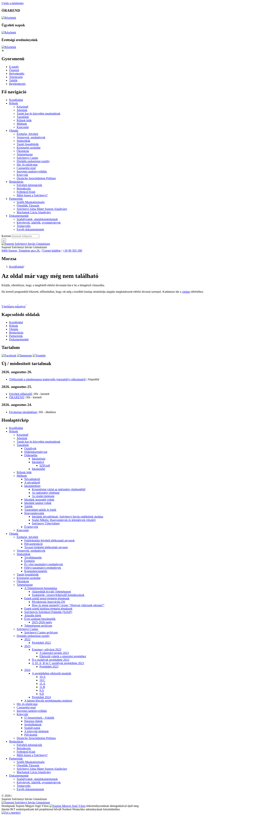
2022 (27, 639)
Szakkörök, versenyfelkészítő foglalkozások (58, 595)
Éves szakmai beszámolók (40, 618)
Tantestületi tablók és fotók (40, 509)
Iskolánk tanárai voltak (37, 503)
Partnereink (16, 198)
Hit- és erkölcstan (27, 164)
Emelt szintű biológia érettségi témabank (48, 608)
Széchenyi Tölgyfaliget (46, 523)
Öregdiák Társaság (28, 205)
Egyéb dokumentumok (30, 229)
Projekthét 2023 (48, 666)
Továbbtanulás (33, 557)
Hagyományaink (34, 513)
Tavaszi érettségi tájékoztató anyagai (46, 547)
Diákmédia (30, 455)
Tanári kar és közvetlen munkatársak (38, 113)
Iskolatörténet (32, 486)
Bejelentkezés (17, 83)
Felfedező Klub (26, 191)
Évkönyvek (31, 526)
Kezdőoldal (16, 99)
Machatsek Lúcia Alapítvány (34, 212)
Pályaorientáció (33, 543)
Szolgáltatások (33, 724)
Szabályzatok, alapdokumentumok (37, 219)
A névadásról (32, 482)
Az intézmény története (46, 492)
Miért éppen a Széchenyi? (32, 195)
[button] (129, 304)
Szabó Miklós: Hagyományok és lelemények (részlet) (64, 520)
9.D (41, 693)
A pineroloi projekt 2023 (54, 653)
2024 (27, 670)
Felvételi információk (29, 185)
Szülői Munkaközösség (31, 202)
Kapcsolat (23, 127)
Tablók (13, 80)
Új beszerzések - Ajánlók (39, 717)
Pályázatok (30, 734)
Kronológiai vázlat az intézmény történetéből (58, 489)
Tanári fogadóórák (28, 144)
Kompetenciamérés (35, 571)
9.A (41, 690)
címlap (186, 291)
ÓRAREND (16, 397)
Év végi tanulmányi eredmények (43, 564)
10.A (42, 676)
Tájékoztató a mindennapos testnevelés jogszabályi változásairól (47, 379)
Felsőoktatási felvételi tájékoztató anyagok (49, 540)
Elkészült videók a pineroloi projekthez (62, 656)
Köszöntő (22, 106)
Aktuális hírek (32, 615)
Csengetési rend (26, 168)
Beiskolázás (16, 181)
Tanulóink (23, 117)
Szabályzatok (32, 727)
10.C (42, 680)
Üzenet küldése (51, 250)
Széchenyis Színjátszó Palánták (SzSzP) (48, 612)
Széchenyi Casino (27, 157)
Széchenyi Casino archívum (41, 632)
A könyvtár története (36, 731)
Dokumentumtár (19, 215)
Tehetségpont (25, 154)
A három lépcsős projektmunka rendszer (48, 700)
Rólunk (13, 103)
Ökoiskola (23, 151)
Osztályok (30, 448)
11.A (42, 683)
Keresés (6, 236)
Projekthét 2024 (41, 697)
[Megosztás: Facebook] (6, 303)
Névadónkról (32, 479)
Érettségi (29, 560)
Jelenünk (22, 110)
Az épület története (43, 496)
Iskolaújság (38, 458)
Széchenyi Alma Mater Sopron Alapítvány (42, 209)
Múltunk (22, 123)
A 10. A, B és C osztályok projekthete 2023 (58, 663)
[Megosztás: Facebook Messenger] (14, 303)
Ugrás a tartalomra (13, 3)
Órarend (14, 70)
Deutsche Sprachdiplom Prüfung (36, 178)
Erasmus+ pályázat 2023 (46, 649)
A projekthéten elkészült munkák (51, 673)
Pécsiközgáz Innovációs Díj (48, 601)
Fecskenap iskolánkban (23, 412)
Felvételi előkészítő (20, 394)
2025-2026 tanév (42, 622)
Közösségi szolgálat (28, 147)
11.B (42, 687)
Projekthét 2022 (41, 642)
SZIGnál (44, 465)
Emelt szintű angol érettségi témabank (46, 598)
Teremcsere (16, 77)
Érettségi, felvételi (27, 134)
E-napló (14, 66)
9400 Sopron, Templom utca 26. (21, 250)
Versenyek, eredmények (31, 137)
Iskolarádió (38, 468)
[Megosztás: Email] (22, 303)
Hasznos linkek (33, 721)
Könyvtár (22, 174)
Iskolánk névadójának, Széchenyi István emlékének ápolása (67, 516)
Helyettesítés (16, 73)
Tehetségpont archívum (38, 625)
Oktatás (13, 130)
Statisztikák (23, 140)
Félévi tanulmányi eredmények (42, 567)
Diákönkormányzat (35, 451)
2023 (27, 646)
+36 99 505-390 (72, 250)
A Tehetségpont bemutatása (40, 588)
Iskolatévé (38, 462)
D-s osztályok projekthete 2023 (50, 659)
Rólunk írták (24, 120)
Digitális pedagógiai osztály (33, 161)
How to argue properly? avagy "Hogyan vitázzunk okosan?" (68, 605)
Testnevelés (24, 226)
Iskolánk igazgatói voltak (39, 499)
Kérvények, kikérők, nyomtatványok (39, 222)
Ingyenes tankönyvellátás (32, 171)
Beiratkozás (24, 188)
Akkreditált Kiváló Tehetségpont (51, 591)
